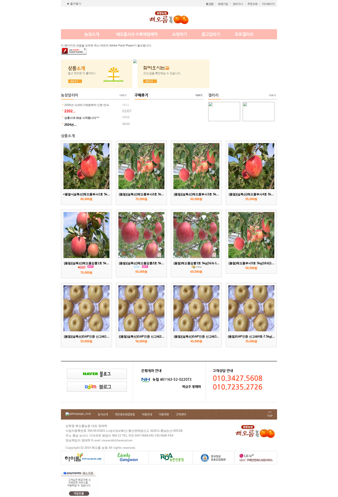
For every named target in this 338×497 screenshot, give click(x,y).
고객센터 (181, 414)
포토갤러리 (244, 34)
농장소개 (91, 34)
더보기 (123, 95)
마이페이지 (268, 4)
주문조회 (252, 4)
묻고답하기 (211, 34)
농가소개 (103, 414)
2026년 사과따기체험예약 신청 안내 (86, 105)
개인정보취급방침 (125, 414)
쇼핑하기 (179, 34)
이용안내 (147, 414)
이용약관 (164, 414)
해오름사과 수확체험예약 (137, 34)
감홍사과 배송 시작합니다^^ (81, 117)
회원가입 (223, 4)
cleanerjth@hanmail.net (116, 440)
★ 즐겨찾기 (74, 3)
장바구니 (238, 4)
